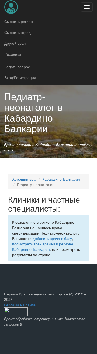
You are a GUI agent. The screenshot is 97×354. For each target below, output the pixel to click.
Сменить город (17, 32)
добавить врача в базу (52, 238)
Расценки (12, 54)
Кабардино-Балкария (61, 179)
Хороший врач (24, 179)
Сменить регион (18, 21)
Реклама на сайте (20, 304)
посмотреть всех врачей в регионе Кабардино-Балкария (42, 246)
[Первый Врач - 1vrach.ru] (11, 7)
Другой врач (15, 43)
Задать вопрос (17, 66)
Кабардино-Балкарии (30, 123)
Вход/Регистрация (20, 77)
